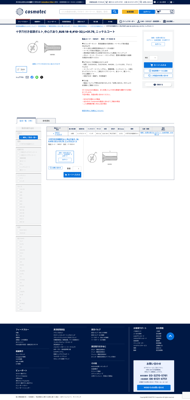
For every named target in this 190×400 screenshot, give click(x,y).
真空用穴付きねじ (98, 346)
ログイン (147, 12)
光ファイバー (20, 342)
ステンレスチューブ (97, 373)
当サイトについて (65, 397)
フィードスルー (22, 329)
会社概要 (158, 334)
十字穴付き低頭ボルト (97, 26)
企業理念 (158, 338)
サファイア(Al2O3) (21, 376)
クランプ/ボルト (58, 333)
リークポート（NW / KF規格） (100, 337)
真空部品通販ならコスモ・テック (26, 26)
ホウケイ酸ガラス (21, 373)
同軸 (17, 333)
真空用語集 (159, 350)
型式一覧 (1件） (26, 121)
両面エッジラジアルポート (61, 354)
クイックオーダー (129, 21)
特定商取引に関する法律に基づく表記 (47, 397)
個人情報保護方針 (21, 397)
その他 (94, 363)
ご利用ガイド (137, 331)
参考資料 (46, 121)
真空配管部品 (42, 26)
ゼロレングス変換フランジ (61, 359)
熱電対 (18, 337)
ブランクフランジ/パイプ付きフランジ (65, 337)
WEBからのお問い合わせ (154, 387)
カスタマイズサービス (140, 345)
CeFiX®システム (58, 352)
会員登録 (130, 12)
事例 (134, 348)
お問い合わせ (147, 2)
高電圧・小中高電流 (22, 340)
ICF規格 (18, 364)
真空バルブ (96, 329)
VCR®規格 (19, 359)
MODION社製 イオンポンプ (99, 366)
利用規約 (31, 397)
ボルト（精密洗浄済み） (80, 26)
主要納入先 (159, 345)
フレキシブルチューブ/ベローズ (63, 342)
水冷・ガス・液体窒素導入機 (62, 349)
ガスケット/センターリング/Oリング (64, 335)
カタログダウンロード (140, 338)
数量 (146, 58)
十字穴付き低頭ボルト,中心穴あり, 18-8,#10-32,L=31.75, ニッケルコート (63, 140)
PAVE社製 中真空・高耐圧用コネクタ (27, 344)
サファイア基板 (95, 371)
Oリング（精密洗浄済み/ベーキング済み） (103, 357)
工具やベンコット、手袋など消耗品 (101, 376)
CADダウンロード (138, 336)
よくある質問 (161, 2)
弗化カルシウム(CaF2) (22, 381)
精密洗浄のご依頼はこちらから (93, 111)
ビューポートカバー (22, 385)
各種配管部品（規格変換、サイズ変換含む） (67, 340)
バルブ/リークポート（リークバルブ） (65, 347)
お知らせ (158, 348)
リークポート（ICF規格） (99, 340)
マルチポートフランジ (60, 356)
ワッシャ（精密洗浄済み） (99, 354)
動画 (134, 350)
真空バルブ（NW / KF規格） (99, 333)
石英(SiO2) (19, 378)
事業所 (158, 341)
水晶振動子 (94, 369)
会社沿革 (158, 336)
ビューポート (21, 370)
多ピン (18, 335)
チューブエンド (20, 354)
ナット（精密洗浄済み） (98, 352)
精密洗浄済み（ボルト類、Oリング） (60, 26)
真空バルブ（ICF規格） (98, 335)
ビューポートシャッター (23, 388)
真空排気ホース (58, 344)
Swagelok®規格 (21, 357)
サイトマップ (77, 397)
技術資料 (136, 341)
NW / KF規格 (19, 361)
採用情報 (158, 343)
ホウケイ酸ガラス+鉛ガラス (24, 383)
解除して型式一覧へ (30, 137)
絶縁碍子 (19, 351)
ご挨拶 (158, 331)
